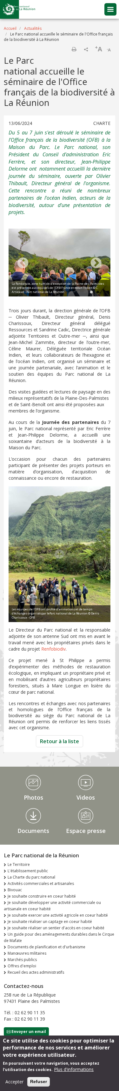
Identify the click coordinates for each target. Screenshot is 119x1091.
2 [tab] (85, 292)
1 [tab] (79, 292)
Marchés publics (22, 959)
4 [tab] (98, 292)
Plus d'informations (74, 1069)
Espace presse (86, 830)
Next (96, 263)
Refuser (38, 1081)
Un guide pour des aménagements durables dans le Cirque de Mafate (59, 937)
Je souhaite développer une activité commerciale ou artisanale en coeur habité (52, 906)
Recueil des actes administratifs (36, 972)
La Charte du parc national (31, 877)
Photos (33, 797)
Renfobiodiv (53, 649)
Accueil (10, 28)
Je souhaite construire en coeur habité (42, 896)
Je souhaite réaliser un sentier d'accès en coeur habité (56, 928)
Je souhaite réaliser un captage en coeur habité (50, 921)
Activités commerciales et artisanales (41, 883)
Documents (33, 830)
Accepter (14, 1082)
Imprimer (74, 49)
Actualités (33, 28)
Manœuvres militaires (27, 953)
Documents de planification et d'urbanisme (46, 947)
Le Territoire (19, 864)
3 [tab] (91, 292)
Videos (85, 797)
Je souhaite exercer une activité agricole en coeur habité (58, 915)
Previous (23, 263)
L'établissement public (28, 870)
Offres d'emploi (22, 966)
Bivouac (15, 890)
